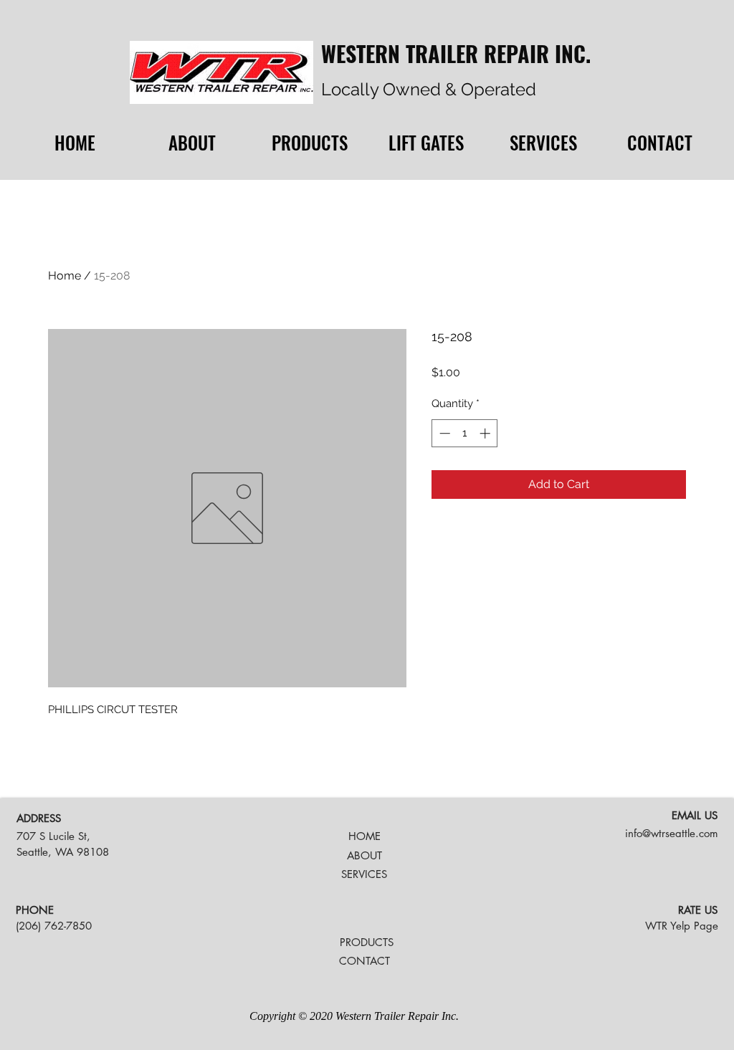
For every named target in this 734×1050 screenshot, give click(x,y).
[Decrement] (443, 433)
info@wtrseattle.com (671, 833)
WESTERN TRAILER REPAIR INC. (456, 53)
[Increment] (486, 433)
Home (64, 275)
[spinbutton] (465, 433)
